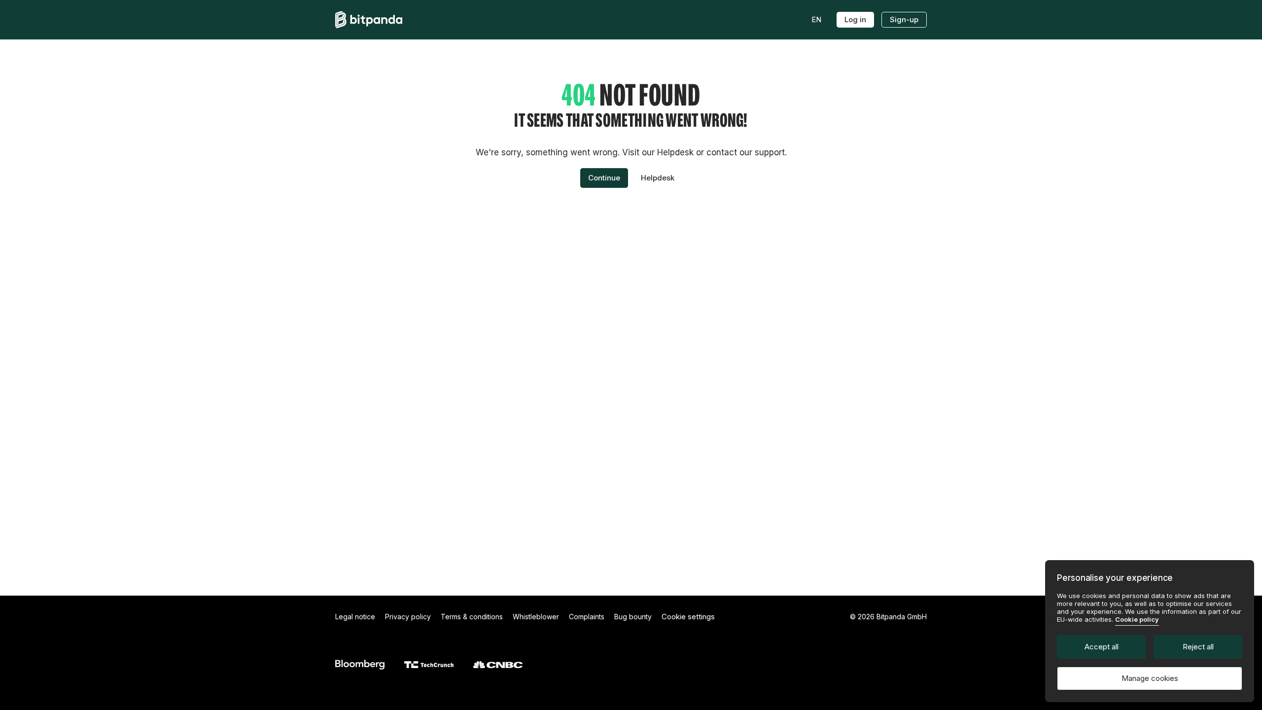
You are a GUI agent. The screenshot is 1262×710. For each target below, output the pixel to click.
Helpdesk (657, 177)
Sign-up (904, 19)
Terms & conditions (472, 616)
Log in (855, 19)
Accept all (1102, 646)
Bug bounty (633, 616)
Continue (604, 177)
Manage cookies (1150, 678)
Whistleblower (536, 616)
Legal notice (355, 616)
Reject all (1198, 646)
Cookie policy (1137, 619)
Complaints (586, 616)
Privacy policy (408, 616)
